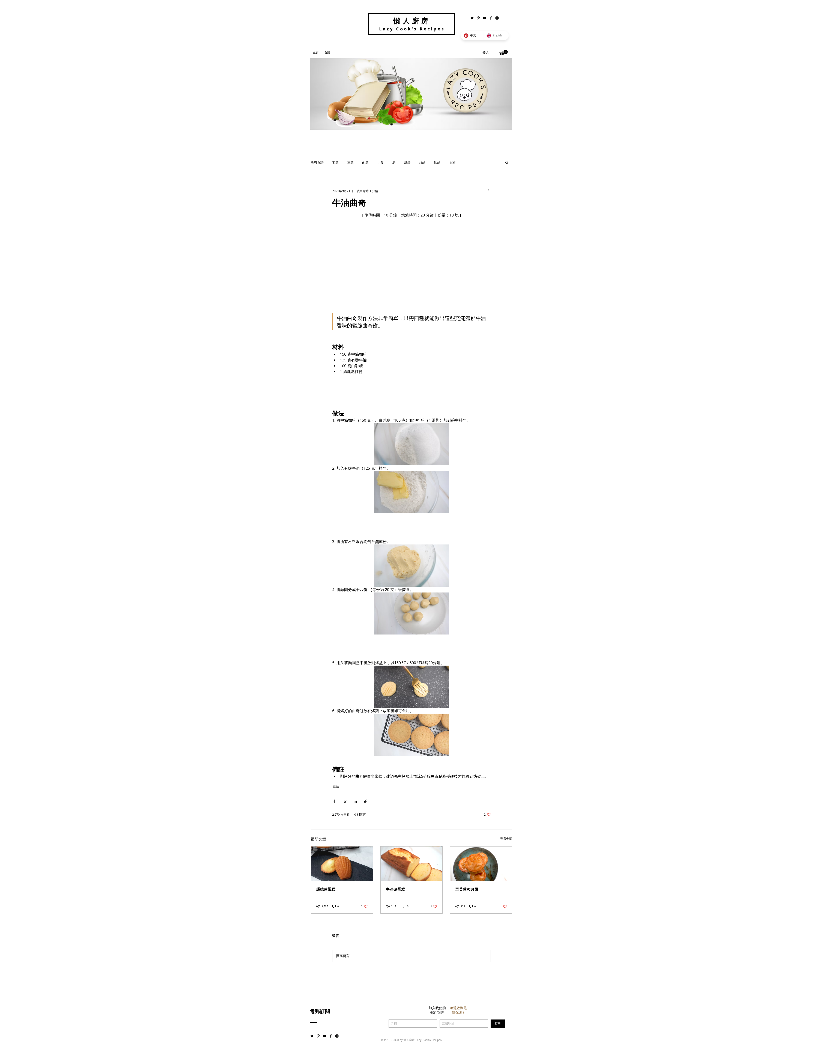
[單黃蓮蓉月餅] (481, 864)
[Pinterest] (478, 18)
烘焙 (407, 162)
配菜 (365, 162)
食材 (452, 162)
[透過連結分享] (366, 801)
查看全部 (506, 838)
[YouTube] (484, 18)
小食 (380, 162)
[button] (503, 52)
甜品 (422, 162)
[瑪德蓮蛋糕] (342, 864)
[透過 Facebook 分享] (334, 801)
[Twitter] (472, 18)
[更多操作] (488, 190)
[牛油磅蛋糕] (412, 864)
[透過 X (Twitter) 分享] (345, 801)
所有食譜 (317, 162)
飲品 (437, 162)
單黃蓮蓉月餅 (466, 889)
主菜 (350, 162)
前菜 (335, 162)
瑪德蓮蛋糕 (325, 889)
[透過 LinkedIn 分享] (355, 801)
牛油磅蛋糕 (395, 889)
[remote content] (411, 388)
